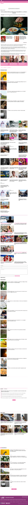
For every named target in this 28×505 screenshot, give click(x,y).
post (1, 67)
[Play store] (3, 503)
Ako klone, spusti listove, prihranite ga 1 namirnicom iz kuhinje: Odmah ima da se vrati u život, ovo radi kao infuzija (17, 282)
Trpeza (25, 499)
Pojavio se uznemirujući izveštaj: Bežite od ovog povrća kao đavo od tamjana (20, 434)
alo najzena (9, 67)
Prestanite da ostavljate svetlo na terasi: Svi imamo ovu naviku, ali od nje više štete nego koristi (17, 349)
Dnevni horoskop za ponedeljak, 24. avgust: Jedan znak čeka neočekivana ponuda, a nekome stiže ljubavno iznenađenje (15, 101)
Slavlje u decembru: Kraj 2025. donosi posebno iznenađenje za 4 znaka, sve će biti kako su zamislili (9, 37)
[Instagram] (24, 497)
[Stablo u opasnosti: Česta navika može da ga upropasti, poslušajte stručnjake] (4, 333)
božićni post (5, 67)
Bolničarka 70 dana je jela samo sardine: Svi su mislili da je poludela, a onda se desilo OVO (7, 422)
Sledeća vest (25, 42)
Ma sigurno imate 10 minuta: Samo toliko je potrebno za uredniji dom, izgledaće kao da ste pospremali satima (17, 359)
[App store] (8, 503)
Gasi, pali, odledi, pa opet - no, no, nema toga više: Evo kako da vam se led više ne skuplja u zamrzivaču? (17, 292)
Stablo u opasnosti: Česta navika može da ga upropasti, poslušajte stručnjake (16, 330)
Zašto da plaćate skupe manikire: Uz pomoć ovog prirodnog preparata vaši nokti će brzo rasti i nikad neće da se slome (23, 37)
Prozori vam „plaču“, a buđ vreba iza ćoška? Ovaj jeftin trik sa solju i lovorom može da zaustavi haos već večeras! (20, 422)
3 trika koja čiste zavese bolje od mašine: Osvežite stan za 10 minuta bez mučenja (17, 301)
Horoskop (22, 499)
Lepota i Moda (5, 499)
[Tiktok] (26, 497)
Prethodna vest (3, 42)
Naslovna (2, 499)
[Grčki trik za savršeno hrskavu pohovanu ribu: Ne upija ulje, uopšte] (4, 372)
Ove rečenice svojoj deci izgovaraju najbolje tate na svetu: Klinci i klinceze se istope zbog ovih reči (16, 91)
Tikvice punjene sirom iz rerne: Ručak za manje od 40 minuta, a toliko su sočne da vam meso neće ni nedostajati (17, 339)
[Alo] (1, 0)
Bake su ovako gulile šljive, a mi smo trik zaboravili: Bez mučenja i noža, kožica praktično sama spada (17, 311)
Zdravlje (8, 499)
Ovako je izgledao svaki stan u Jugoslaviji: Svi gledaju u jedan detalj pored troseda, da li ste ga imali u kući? (7, 434)
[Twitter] (25, 497)
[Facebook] (22, 497)
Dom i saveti (3, 10)
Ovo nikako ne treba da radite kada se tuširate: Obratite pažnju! (16, 110)
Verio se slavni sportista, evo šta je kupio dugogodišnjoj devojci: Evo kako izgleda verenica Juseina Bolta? (16, 82)
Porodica (11, 499)
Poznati (16, 499)
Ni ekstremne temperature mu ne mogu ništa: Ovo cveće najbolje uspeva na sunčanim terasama (16, 320)
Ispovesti (13, 499)
